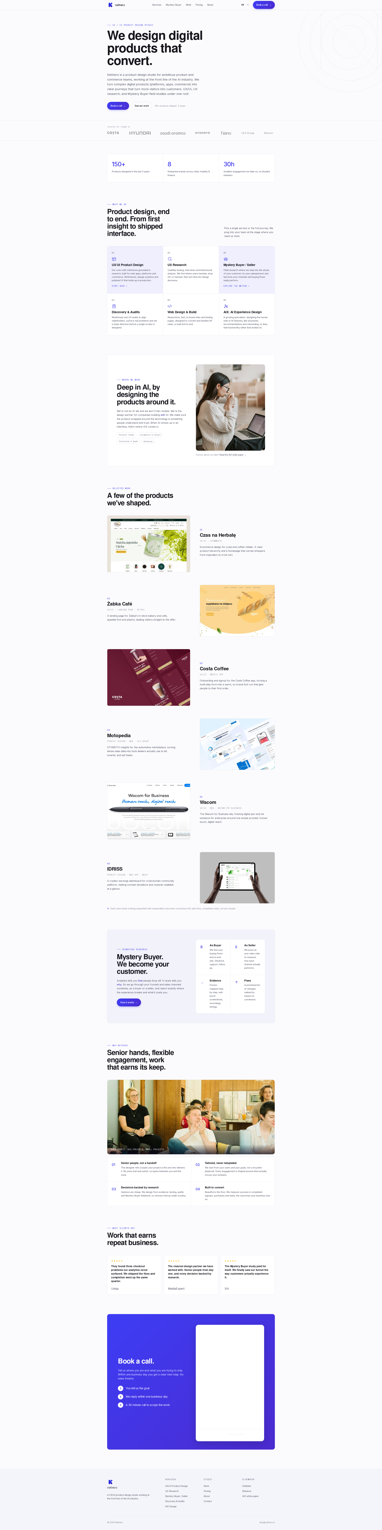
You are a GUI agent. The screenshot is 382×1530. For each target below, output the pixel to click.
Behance (246, 1491)
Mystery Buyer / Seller (176, 1496)
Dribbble (246, 1486)
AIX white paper (250, 1496)
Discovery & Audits (175, 1501)
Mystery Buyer (173, 4)
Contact (208, 1501)
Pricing (199, 4)
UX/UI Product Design (176, 1486)
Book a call (263, 4)
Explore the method (236, 286)
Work (188, 4)
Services (156, 4)
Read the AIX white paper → (233, 455)
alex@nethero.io (237, 1433)
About (210, 4)
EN (242, 4)
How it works (129, 1002)
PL (248, 4)
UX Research (172, 1491)
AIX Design (171, 1506)
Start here (119, 286)
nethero (120, 5)
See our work (142, 105)
